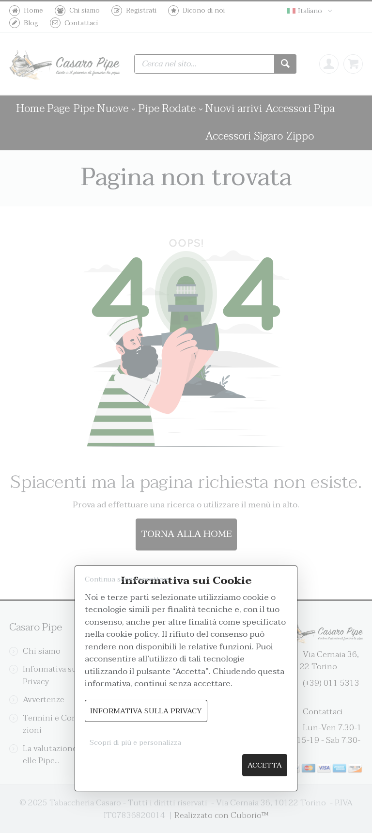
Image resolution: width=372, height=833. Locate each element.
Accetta (265, 765)
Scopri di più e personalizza (135, 743)
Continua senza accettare (127, 579)
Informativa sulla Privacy (146, 711)
